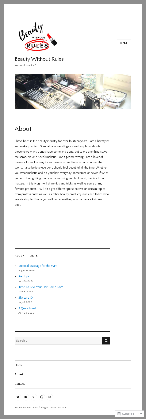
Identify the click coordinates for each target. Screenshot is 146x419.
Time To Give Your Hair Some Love (40, 287)
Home (19, 365)
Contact (20, 383)
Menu (124, 43)
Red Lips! (24, 276)
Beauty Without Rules (39, 59)
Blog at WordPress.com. (54, 407)
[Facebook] (26, 397)
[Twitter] (18, 397)
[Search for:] (58, 340)
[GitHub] (42, 397)
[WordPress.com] (50, 397)
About (19, 374)
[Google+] (34, 397)
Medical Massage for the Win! (37, 266)
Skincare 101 (26, 297)
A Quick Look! (27, 308)
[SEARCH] (106, 340)
